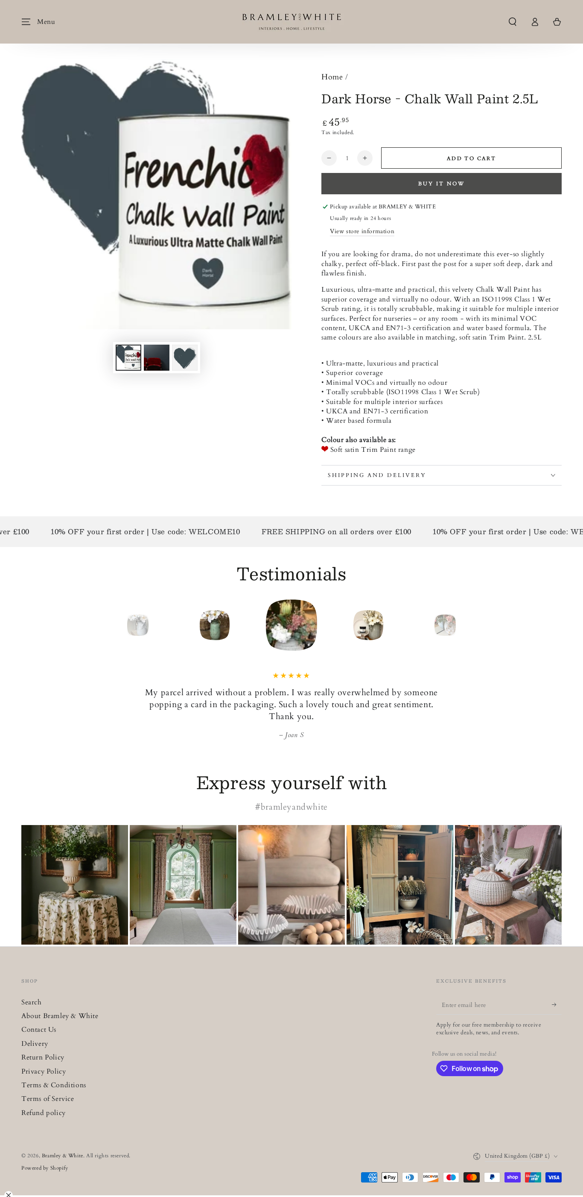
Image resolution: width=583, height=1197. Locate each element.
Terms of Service (47, 1098)
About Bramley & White (60, 1016)
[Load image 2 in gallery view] (156, 358)
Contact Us (38, 1029)
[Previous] (118, 625)
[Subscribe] (557, 1004)
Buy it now (441, 183)
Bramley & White (62, 1155)
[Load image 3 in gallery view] (185, 358)
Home (332, 77)
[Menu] (26, 21)
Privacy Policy (43, 1071)
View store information (362, 231)
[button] (512, 21)
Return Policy (42, 1057)
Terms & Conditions (53, 1085)
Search (31, 1002)
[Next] (464, 625)
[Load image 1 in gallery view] (128, 358)
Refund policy (43, 1113)
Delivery (34, 1043)
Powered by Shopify (44, 1168)
